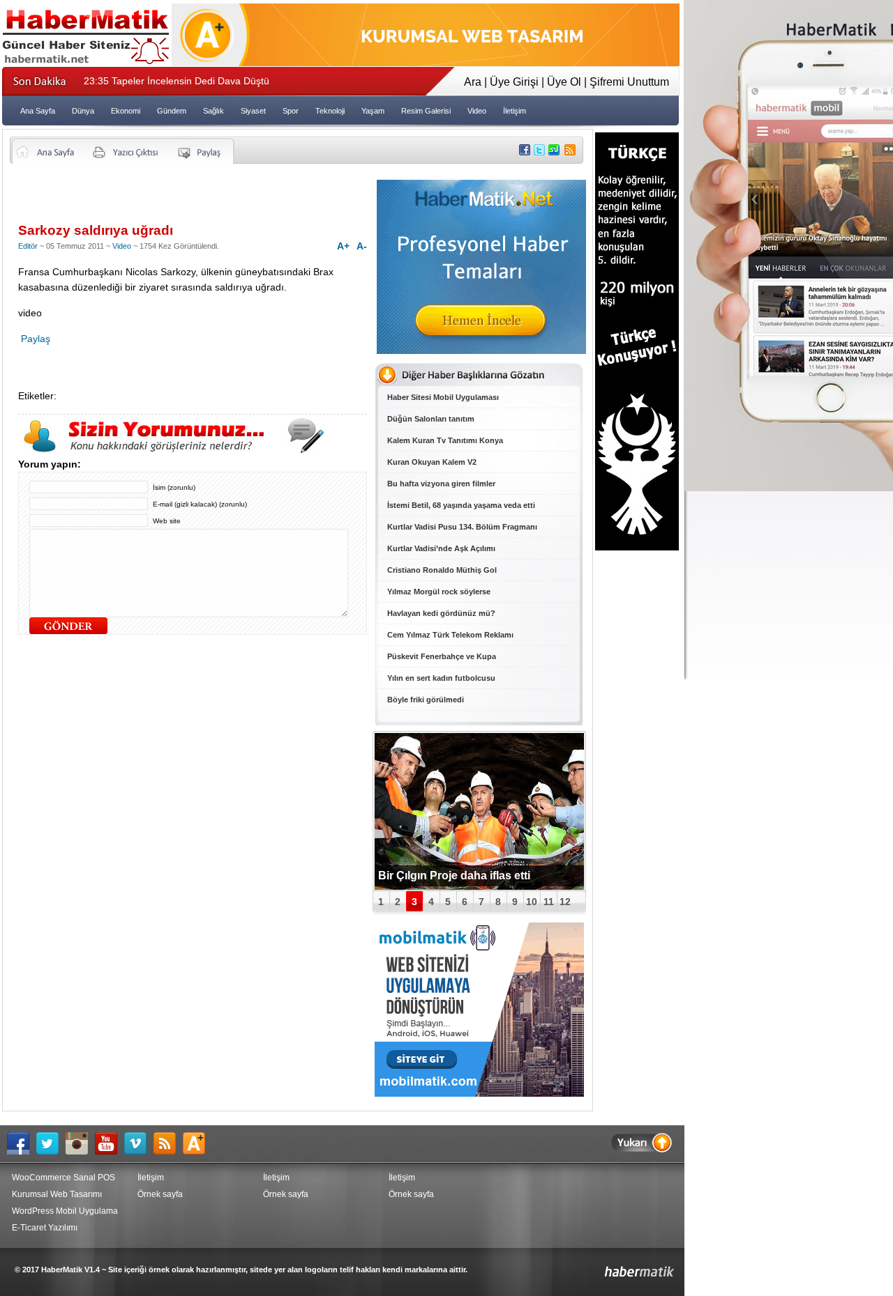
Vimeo (139, 1143)
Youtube (109, 1143)
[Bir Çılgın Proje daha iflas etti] (479, 811)
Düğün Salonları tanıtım (430, 419)
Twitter (51, 1143)
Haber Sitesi (606, 1266)
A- (362, 246)
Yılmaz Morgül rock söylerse (438, 591)
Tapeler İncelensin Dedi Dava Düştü (176, 80)
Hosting (197, 1143)
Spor (291, 111)
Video (476, 111)
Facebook (21, 1143)
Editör (28, 246)
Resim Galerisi (426, 111)
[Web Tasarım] (426, 62)
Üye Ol (564, 82)
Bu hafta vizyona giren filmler (441, 483)
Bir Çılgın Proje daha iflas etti (454, 875)
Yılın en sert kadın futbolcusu (441, 678)
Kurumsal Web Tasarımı (57, 1194)
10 (531, 901)
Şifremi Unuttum (629, 82)
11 (548, 901)
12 (565, 901)
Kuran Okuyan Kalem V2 (431, 462)
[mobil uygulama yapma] (479, 1093)
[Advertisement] (181, 198)
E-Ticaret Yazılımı (44, 1228)
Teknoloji (330, 111)
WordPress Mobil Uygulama (65, 1211)
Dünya (83, 111)
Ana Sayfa (37, 111)
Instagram (80, 1143)
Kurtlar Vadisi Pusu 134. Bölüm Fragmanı (462, 527)
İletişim (514, 111)
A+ (343, 246)
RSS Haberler (168, 1143)
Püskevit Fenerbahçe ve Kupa (441, 656)
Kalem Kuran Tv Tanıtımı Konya (445, 440)
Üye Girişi (514, 82)
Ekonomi (125, 111)
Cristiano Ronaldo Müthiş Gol (442, 570)
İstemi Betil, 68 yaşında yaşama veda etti (461, 505)
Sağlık (213, 111)
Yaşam (372, 111)
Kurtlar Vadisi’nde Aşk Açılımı (441, 548)
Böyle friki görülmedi (425, 699)
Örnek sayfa (160, 1194)
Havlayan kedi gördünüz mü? (441, 613)
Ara (472, 82)
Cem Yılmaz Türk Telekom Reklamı (450, 635)
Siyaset (253, 111)
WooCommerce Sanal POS (63, 1177)
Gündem (171, 111)
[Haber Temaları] (481, 350)
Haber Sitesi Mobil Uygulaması (443, 397)
